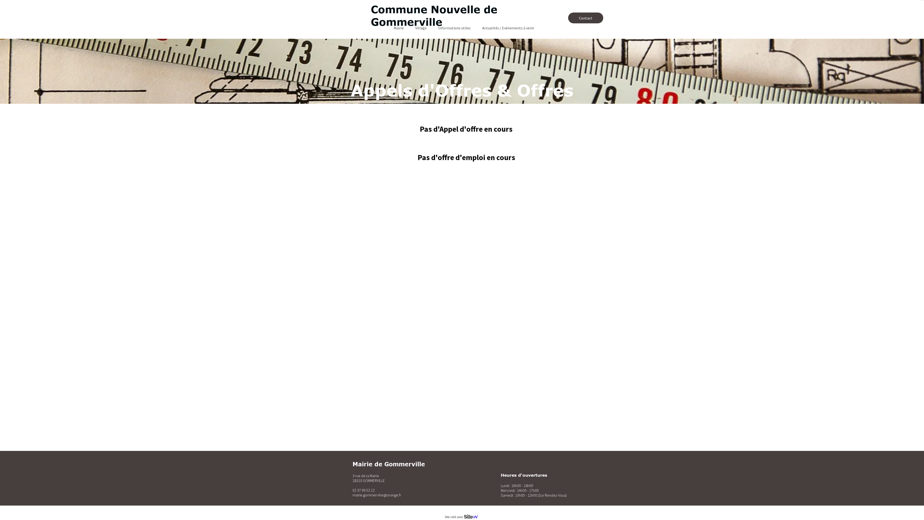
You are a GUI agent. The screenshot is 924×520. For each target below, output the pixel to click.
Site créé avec (454, 517)
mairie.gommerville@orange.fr (377, 495)
